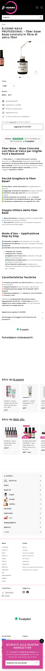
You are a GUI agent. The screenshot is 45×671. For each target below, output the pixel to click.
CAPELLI (4, 564)
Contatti (25, 550)
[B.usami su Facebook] (27, 592)
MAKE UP (4, 556)
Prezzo (4, 91)
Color (4, 81)
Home (3, 24)
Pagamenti (25, 564)
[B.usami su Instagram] (23, 592)
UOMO (4, 558)
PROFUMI (5, 567)
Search (24, 547)
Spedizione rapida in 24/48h (14, 312)
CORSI (4, 581)
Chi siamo (25, 558)
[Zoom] (36, 72)
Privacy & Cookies (28, 553)
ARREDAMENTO (6, 575)
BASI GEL (19, 419)
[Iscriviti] (36, 662)
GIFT (3, 573)
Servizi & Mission (28, 556)
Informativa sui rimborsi (30, 570)
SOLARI (4, 561)
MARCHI (4, 578)
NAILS (3, 553)
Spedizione (13, 122)
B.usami (18, 379)
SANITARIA (5, 570)
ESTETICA (5, 550)
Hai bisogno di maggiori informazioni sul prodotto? (19, 318)
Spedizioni (25, 561)
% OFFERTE (5, 547)
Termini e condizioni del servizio (32, 567)
